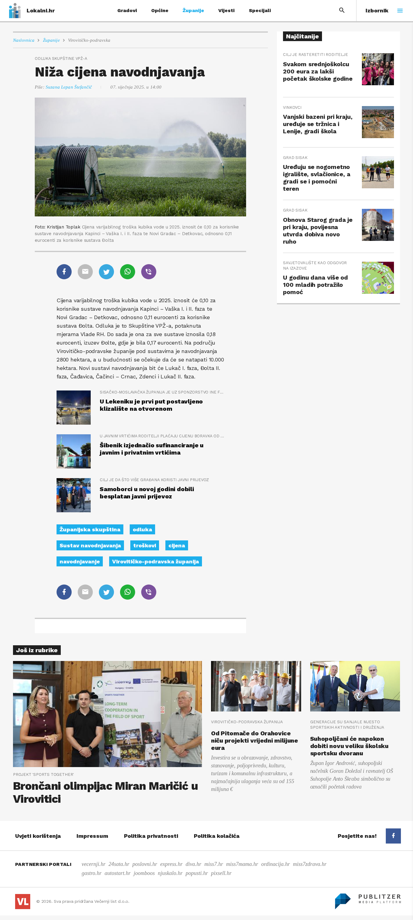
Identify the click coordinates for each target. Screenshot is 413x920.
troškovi (144, 545)
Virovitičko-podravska (89, 40)
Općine (159, 10)
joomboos (144, 873)
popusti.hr (197, 873)
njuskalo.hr (170, 873)
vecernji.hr (94, 864)
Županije (193, 10)
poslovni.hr (144, 864)
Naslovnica (24, 40)
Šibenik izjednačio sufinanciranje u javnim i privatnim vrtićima (151, 449)
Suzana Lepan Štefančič (69, 87)
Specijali (260, 10)
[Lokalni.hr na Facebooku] (393, 836)
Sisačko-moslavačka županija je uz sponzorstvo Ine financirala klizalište (162, 392)
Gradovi (127, 10)
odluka (142, 529)
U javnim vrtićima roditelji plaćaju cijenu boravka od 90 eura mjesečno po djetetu (162, 436)
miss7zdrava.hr (310, 864)
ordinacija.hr (275, 864)
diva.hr (193, 864)
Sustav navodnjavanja (90, 545)
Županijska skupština (90, 529)
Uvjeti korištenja (38, 836)
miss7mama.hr (242, 864)
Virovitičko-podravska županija (155, 561)
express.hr (171, 864)
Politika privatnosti (151, 836)
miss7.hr (213, 864)
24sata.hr (119, 864)
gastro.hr (92, 873)
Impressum (92, 836)
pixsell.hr (221, 873)
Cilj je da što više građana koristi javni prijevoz (154, 480)
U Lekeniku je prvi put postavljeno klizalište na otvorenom (151, 405)
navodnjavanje (80, 561)
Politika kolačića (216, 836)
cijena (176, 545)
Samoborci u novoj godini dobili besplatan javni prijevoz (147, 492)
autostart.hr (118, 873)
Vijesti (226, 10)
